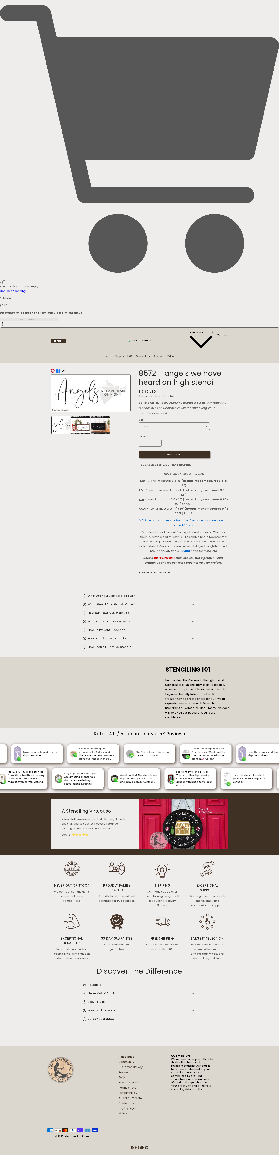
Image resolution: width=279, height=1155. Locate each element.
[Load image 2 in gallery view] (80, 425)
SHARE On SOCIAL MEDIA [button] (156, 572)
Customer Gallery (131, 1067)
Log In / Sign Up (129, 1108)
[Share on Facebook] (58, 371)
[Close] (3, 282)
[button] (58, 341)
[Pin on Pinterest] (53, 371)
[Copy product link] (63, 371)
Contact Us (126, 1103)
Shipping (144, 396)
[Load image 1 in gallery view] (61, 425)
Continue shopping (13, 291)
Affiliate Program (130, 1098)
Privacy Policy (128, 1093)
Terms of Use (127, 1088)
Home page (126, 1057)
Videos (123, 1113)
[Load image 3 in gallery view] (100, 425)
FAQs (122, 1077)
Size (141, 419)
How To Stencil (128, 1082)
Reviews (124, 1072)
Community (126, 1062)
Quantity (143, 436)
